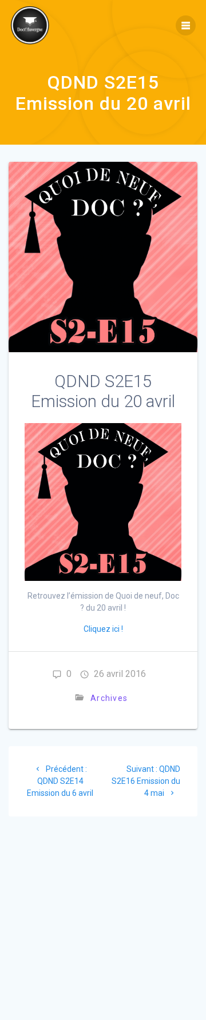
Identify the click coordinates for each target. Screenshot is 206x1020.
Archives (109, 698)
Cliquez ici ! (103, 628)
